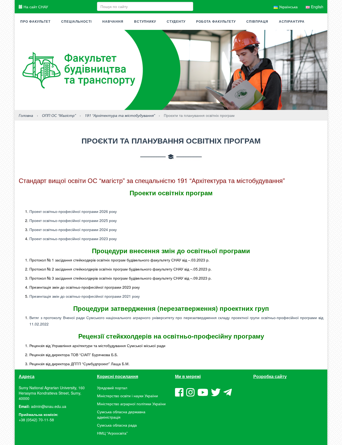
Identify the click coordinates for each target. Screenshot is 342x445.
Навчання (112, 21)
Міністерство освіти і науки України (127, 395)
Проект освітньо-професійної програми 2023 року (73, 238)
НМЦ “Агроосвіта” (112, 433)
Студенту (176, 21)
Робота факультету (216, 21)
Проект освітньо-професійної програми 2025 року (73, 220)
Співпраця (257, 21)
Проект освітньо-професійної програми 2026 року (73, 211)
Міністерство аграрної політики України (131, 403)
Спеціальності (76, 21)
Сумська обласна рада (117, 425)
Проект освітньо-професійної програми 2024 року (73, 229)
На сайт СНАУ (35, 6)
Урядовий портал (112, 387)
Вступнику (145, 21)
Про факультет (35, 21)
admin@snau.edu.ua (48, 406)
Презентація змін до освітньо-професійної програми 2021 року (84, 296)
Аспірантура (292, 21)
